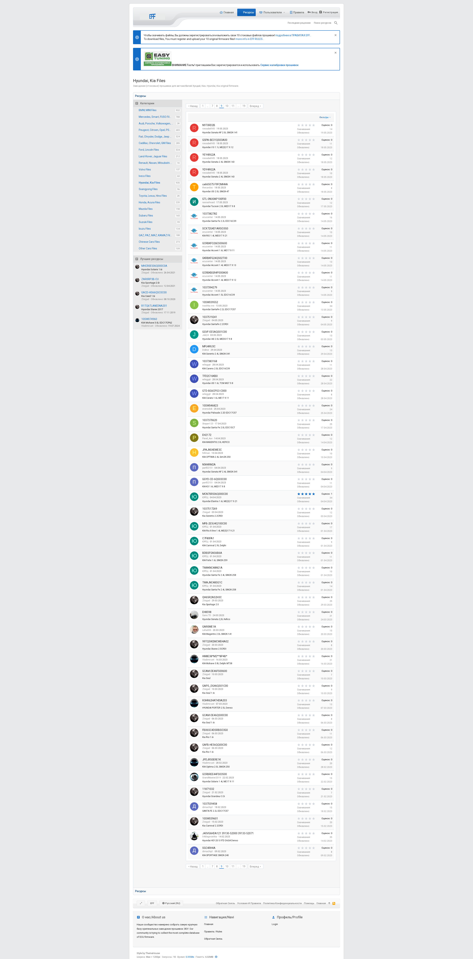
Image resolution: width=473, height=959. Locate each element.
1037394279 (209, 287)
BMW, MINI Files (147, 110)
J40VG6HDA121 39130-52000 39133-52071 (228, 833)
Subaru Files (146, 215)
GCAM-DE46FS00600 (214, 671)
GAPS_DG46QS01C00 (215, 685)
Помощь (309, 903)
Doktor (205, 350)
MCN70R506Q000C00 (215, 493)
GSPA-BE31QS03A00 (214, 139)
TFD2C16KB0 (210, 376)
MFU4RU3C (208, 346)
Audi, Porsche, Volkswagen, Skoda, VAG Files (157, 123)
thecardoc (207, 187)
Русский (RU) (172, 903)
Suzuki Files (145, 222)
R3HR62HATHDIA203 (214, 700)
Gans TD (206, 615)
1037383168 (209, 361)
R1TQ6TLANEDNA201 (154, 305)
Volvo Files (145, 169)
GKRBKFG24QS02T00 (214, 258)
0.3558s (190, 956)
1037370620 (209, 420)
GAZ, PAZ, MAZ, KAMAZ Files (156, 235)
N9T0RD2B (208, 125)
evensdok (207, 409)
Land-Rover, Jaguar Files (153, 156)
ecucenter (207, 217)
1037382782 (209, 213)
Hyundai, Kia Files (149, 182)
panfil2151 (207, 468)
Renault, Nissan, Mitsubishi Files (157, 162)
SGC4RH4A (208, 847)
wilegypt (206, 364)
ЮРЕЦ (205, 497)
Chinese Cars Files (149, 241)
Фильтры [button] (324, 117)
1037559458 (209, 803)
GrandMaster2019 (211, 777)
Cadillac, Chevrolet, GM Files (155, 143)
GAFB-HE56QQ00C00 (214, 744)
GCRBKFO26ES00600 (214, 243)
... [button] (207, 105)
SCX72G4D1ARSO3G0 (215, 228)
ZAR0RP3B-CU (150, 279)
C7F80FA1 (208, 538)
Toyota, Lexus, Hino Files (153, 195)
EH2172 (206, 434)
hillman (206, 453)
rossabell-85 (208, 128)
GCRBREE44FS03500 (214, 774)
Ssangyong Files (148, 189)
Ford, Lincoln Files (149, 149)
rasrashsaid (208, 202)
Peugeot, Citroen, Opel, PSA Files (157, 129)
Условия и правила (249, 903)
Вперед (254, 106)
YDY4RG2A (208, 169)
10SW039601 (210, 818)
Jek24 (205, 335)
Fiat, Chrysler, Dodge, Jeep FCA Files (157, 136)
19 (243, 105)
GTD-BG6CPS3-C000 (214, 390)
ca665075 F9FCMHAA (215, 184)
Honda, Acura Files (149, 202)
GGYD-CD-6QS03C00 (214, 479)
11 (233, 105)
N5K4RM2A (209, 464)
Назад (194, 106)
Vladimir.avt (208, 659)
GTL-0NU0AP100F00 (214, 198)
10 (226, 105)
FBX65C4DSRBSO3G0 (215, 729)
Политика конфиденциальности (282, 903)
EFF (152, 903)
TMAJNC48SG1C (212, 582)
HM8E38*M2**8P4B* (214, 656)
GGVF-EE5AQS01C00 (214, 331)
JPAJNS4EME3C (212, 449)
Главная (208, 924)
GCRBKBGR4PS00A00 (215, 272)
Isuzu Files (145, 228)
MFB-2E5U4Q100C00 (214, 523)
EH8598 (206, 612)
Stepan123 (207, 423)
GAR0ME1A (209, 626)
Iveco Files (145, 175)
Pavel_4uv (207, 438)
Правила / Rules (213, 931)
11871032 (208, 788)
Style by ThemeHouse (148, 953)
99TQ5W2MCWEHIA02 (215, 641)
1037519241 (209, 317)
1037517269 (209, 508)
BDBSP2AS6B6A (212, 552)
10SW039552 (210, 302)
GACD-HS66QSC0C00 (154, 292)
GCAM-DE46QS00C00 (215, 715)
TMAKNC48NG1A (212, 567)
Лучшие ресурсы (151, 259)
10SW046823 (210, 405)
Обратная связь (213, 938)
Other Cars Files (148, 248)
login (275, 924)
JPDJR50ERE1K (211, 759)
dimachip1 (207, 807)
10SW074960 (149, 319)
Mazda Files (146, 208)
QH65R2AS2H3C (212, 597)
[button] (284, 12)
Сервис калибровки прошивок (279, 65)
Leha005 (206, 630)
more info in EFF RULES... (250, 39)
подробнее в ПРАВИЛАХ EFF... (293, 35)
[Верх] (329, 903)
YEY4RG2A (208, 154)
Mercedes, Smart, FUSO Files (155, 116)
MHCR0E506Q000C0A (154, 265)
